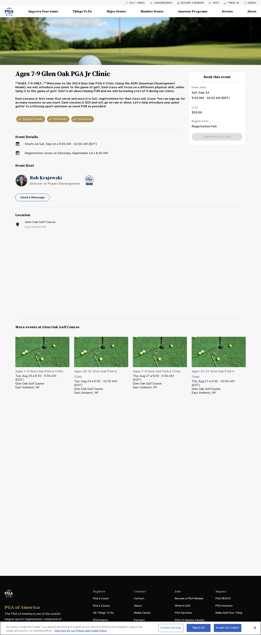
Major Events (116, 11)
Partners (139, 620)
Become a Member (192, 3)
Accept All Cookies (227, 627)
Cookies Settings (170, 627)
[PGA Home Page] (9, 11)
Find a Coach (101, 598)
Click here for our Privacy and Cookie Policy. (80, 631)
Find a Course (101, 606)
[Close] (255, 628)
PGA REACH (223, 599)
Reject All (199, 627)
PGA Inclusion (224, 606)
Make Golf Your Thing (229, 613)
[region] (130, 628)
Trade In (231, 3)
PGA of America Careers (190, 620)
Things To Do (82, 11)
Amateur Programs (192, 11)
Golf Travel (137, 3)
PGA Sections (183, 613)
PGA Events (100, 620)
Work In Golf (182, 606)
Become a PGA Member (189, 598)
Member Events (151, 11)
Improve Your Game (43, 11)
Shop (214, 3)
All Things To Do (103, 613)
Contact (139, 598)
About (251, 11)
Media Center (142, 613)
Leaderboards (163, 3)
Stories (227, 11)
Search (251, 3)
